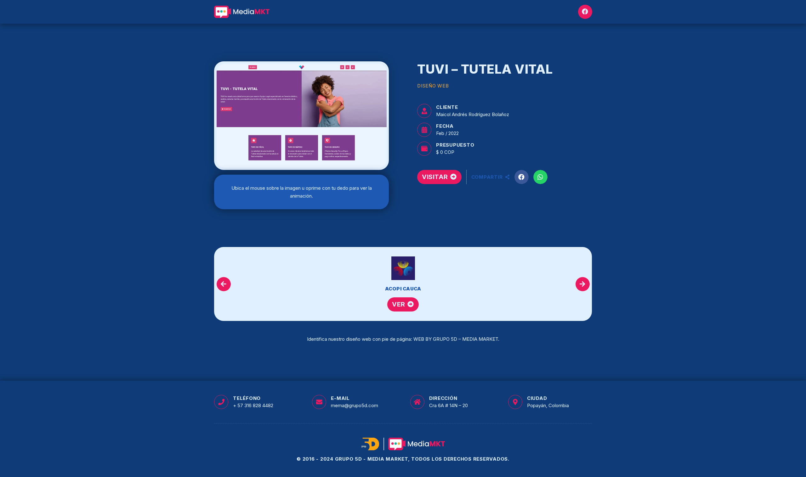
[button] (521, 177)
